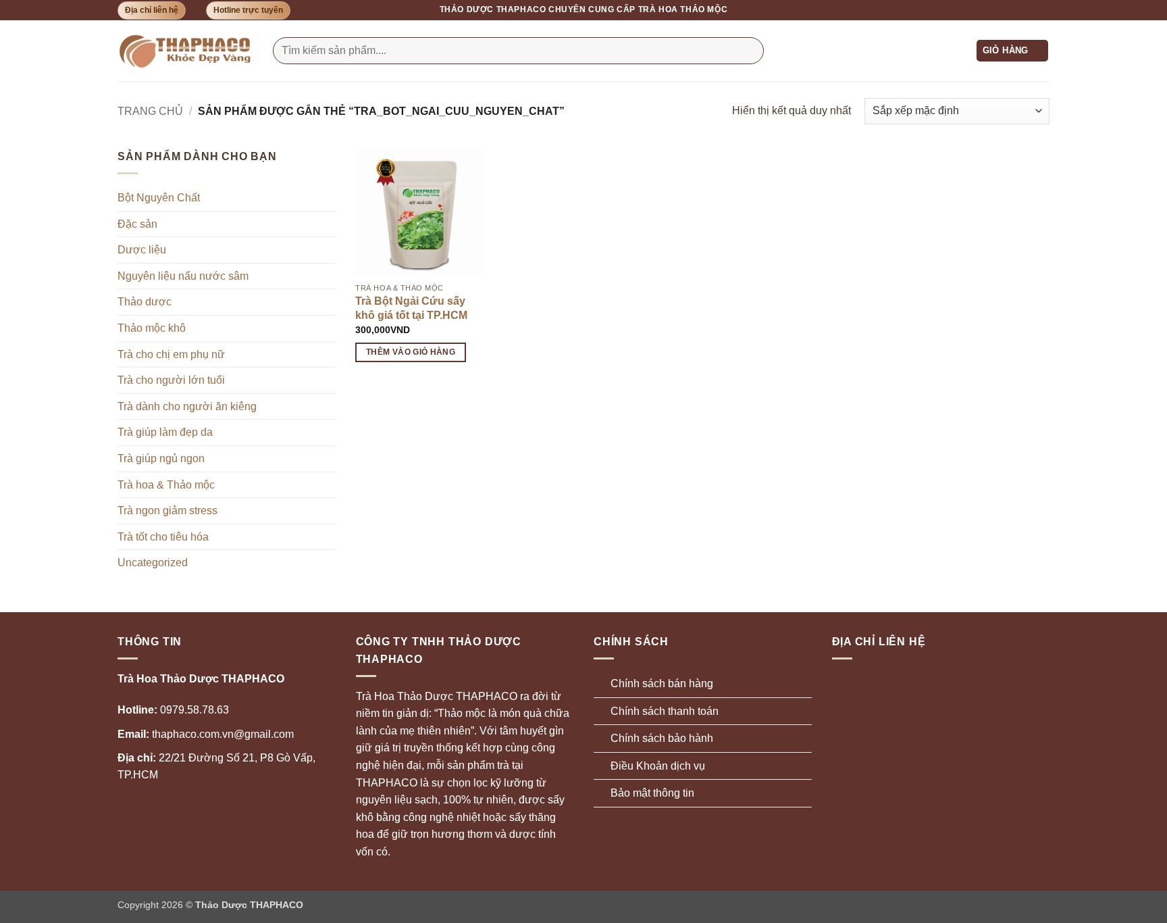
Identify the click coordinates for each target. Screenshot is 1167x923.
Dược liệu (142, 249)
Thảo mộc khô (152, 328)
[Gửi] (751, 50)
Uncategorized (153, 562)
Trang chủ (150, 111)
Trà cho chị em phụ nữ (171, 354)
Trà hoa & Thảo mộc (166, 485)
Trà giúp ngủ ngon (161, 458)
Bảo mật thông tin (652, 793)
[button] (1013, 51)
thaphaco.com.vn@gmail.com (206, 734)
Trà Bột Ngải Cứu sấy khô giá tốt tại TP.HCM (411, 308)
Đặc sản (137, 224)
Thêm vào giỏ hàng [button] (410, 352)
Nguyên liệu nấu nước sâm (183, 276)
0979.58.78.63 (173, 710)
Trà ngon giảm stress (167, 510)
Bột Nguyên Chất (159, 197)
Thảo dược (145, 301)
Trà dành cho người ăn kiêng (187, 406)
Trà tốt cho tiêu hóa (163, 537)
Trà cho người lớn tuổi (171, 380)
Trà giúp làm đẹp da (165, 432)
